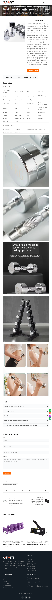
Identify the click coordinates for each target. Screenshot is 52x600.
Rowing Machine (31, 566)
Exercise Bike (30, 561)
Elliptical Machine (31, 565)
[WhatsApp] (45, 491)
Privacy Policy (6, 583)
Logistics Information (8, 587)
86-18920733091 (35, 578)
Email (4, 443)
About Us (5, 580)
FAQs (4, 578)
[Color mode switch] (43, 2)
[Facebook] (6, 491)
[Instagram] (29, 597)
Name (4, 437)
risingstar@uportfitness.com (38, 582)
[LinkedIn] (30, 491)
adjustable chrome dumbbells (10, 484)
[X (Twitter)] (14, 491)
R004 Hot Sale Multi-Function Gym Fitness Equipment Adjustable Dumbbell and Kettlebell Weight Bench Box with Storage (38, 542)
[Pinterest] (22, 491)
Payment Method (7, 585)
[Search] (46, 2)
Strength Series (31, 568)
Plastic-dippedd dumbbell (11, 546)
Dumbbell (4, 546)
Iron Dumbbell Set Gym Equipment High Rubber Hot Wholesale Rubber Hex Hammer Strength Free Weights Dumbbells (14, 542)
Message (5, 456)
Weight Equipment (31, 570)
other (32, 546)
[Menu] (48, 2)
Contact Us (5, 581)
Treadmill (29, 559)
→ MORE (5, 568)
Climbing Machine (31, 563)
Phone (4, 450)
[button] (26, 406)
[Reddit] (38, 491)
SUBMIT (7, 473)
